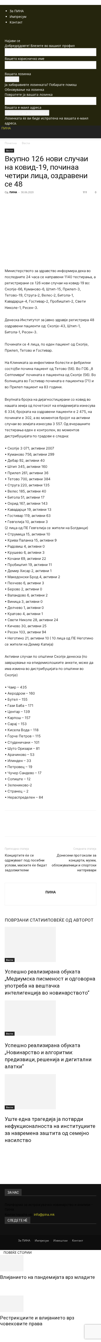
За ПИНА (17, 11)
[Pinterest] (31, 203)
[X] (13, 31)
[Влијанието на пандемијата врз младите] (50, 1263)
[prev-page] (6, 1150)
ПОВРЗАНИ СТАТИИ (26, 920)
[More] (53, 203)
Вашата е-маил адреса (23, 107)
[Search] (94, 132)
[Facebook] (6, 31)
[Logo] (0, 145)
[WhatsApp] (42, 203)
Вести (26, 143)
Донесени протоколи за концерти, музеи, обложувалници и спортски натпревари (74, 862)
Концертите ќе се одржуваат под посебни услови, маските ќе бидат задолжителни (26, 862)
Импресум (18, 16)
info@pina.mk (44, 1214)
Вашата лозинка (18, 74)
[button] (8, 137)
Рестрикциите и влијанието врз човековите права (37, 1321)
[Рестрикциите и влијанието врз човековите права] (50, 1304)
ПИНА (13, 192)
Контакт (16, 22)
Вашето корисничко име (24, 58)
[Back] (6, 36)
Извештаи (60, 1240)
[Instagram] (10, 31)
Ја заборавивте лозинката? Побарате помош (41, 84)
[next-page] (8, 1150)
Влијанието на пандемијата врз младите (47, 1277)
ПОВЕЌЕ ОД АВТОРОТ (70, 920)
